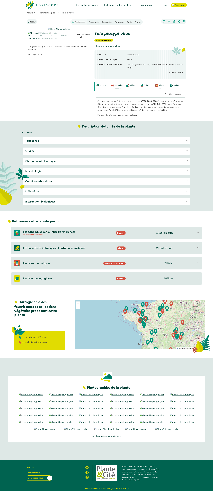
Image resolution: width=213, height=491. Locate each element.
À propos (30, 467)
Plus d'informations (173, 94)
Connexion (179, 5)
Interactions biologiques (40, 201)
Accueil (30, 12)
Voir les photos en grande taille (106, 436)
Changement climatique (40, 161)
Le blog (163, 5)
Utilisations (32, 191)
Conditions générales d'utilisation (115, 488)
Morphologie (33, 171)
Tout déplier (26, 132)
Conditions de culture (38, 181)
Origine (30, 151)
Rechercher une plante (87, 5)
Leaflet (180, 348)
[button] (86, 29)
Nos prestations (33, 472)
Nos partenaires (146, 5)
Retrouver (119, 22)
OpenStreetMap (191, 348)
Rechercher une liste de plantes (118, 5)
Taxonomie (94, 22)
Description (107, 22)
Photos (138, 22)
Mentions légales (91, 488)
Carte (129, 22)
